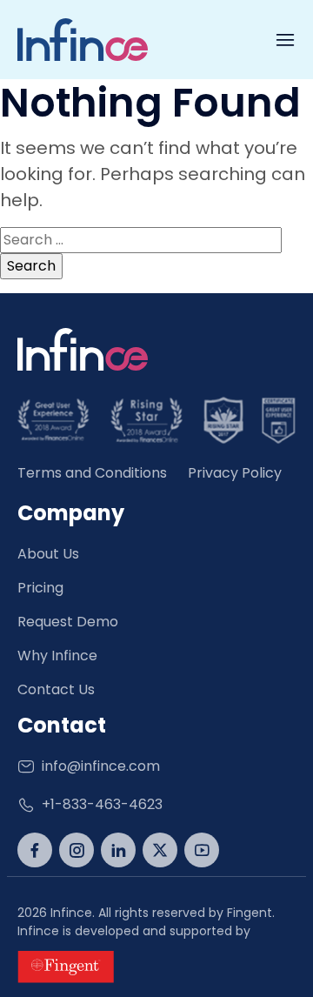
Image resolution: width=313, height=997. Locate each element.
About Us (48, 554)
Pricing (40, 588)
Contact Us (56, 689)
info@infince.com (101, 766)
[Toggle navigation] (285, 40)
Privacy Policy (235, 473)
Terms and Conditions (92, 473)
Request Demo (67, 622)
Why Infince (57, 656)
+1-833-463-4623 (102, 804)
